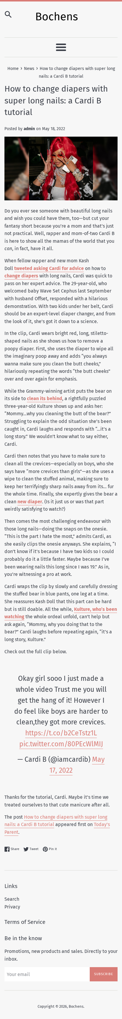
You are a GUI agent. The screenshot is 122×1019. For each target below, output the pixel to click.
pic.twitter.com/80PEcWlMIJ (61, 744)
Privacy (12, 907)
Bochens (76, 1006)
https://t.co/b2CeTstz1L (61, 733)
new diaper (29, 501)
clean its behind (44, 398)
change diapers (21, 276)
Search (11, 899)
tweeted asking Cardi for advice (49, 268)
